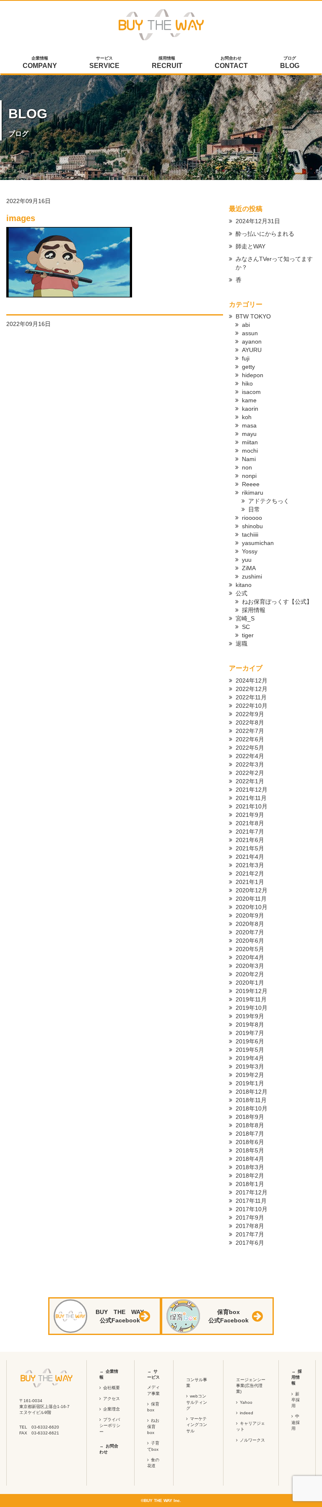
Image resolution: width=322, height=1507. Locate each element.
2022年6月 (250, 739)
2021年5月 (250, 848)
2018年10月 (251, 1108)
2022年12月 (251, 689)
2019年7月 (250, 1033)
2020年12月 (251, 890)
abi (246, 324)
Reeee (251, 484)
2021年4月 (250, 856)
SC (246, 626)
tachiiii (250, 534)
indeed (246, 1413)
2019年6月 (250, 1041)
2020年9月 (250, 915)
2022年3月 (250, 764)
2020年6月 (250, 940)
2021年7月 (250, 831)
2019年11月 (251, 999)
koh (247, 417)
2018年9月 (250, 1116)
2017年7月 (250, 1234)
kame (249, 400)
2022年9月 (250, 714)
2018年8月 (250, 1125)
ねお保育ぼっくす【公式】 (277, 601)
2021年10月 (251, 806)
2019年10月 (251, 1007)
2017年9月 (250, 1217)
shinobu (252, 526)
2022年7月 (250, 730)
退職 (241, 643)
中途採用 (295, 1422)
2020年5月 (250, 949)
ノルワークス (252, 1440)
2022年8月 (250, 722)
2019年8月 (250, 1024)
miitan (250, 442)
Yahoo (246, 1402)
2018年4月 (250, 1158)
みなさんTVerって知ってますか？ (274, 263)
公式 (241, 593)
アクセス (111, 1398)
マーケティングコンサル (196, 1424)
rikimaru (252, 492)
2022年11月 (251, 697)
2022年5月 (250, 747)
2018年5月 (250, 1150)
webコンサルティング (196, 1402)
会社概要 (111, 1387)
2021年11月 (251, 798)
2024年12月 (251, 680)
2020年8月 (250, 923)
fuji (245, 358)
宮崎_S (245, 618)
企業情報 (40, 62)
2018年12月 (251, 1091)
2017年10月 (251, 1209)
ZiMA (249, 568)
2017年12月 (251, 1192)
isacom (251, 391)
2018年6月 (250, 1142)
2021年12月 (251, 789)
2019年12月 (251, 991)
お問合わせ (231, 62)
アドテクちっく (268, 501)
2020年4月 (250, 957)
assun (250, 333)
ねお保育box (153, 1426)
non (247, 467)
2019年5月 (250, 1049)
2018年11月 (251, 1100)
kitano (244, 584)
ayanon (252, 341)
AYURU (252, 350)
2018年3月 (250, 1167)
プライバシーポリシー (109, 1425)
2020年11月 (251, 898)
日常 (254, 509)
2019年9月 (250, 1016)
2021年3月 (250, 865)
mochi (250, 450)
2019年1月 (250, 1083)
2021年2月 (250, 873)
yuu (247, 559)
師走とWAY (250, 246)
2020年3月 (250, 965)
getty (248, 366)
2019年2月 (250, 1075)
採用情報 (167, 62)
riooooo (252, 517)
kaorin (250, 408)
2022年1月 (250, 781)
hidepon (252, 375)
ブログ (289, 62)
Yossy (249, 551)
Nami (249, 459)
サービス (104, 62)
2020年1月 (250, 982)
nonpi (249, 475)
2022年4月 (250, 756)
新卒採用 (295, 1400)
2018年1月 (250, 1184)
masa (249, 425)
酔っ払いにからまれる (265, 233)
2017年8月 (250, 1226)
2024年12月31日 (258, 221)
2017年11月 (251, 1200)
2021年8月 (250, 823)
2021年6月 (250, 840)
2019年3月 (250, 1066)
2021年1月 (250, 882)
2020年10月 (251, 907)
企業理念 (111, 1409)
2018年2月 (250, 1175)
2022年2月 (250, 772)
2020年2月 (250, 974)
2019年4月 (250, 1058)
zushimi (252, 576)
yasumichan (258, 543)
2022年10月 (251, 705)
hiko (247, 383)
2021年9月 (250, 814)
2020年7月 (250, 932)
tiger (248, 635)
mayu (249, 433)
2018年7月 (250, 1133)
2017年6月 (250, 1242)
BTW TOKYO (253, 316)
